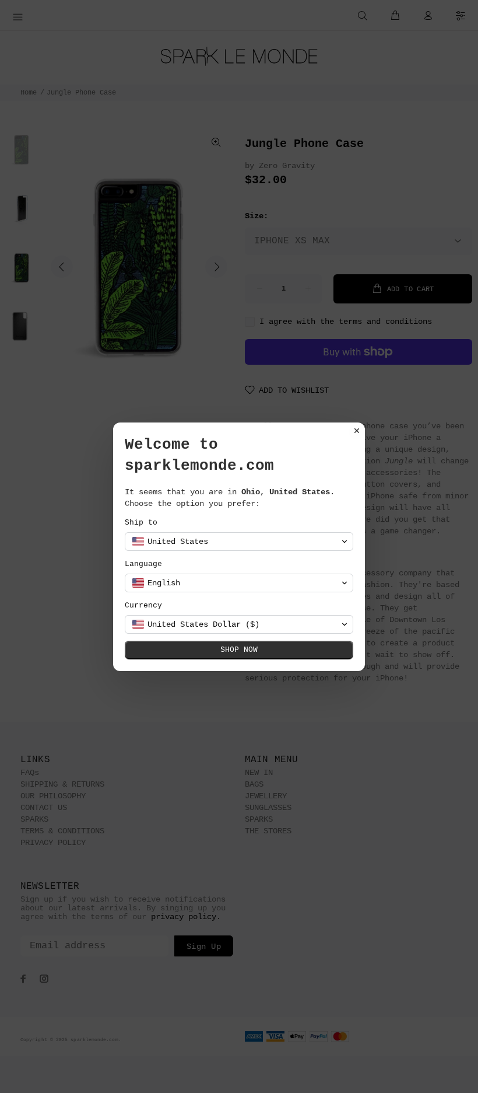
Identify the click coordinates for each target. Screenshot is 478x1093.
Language (143, 564)
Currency (143, 605)
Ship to (141, 522)
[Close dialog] (357, 430)
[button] (239, 541)
